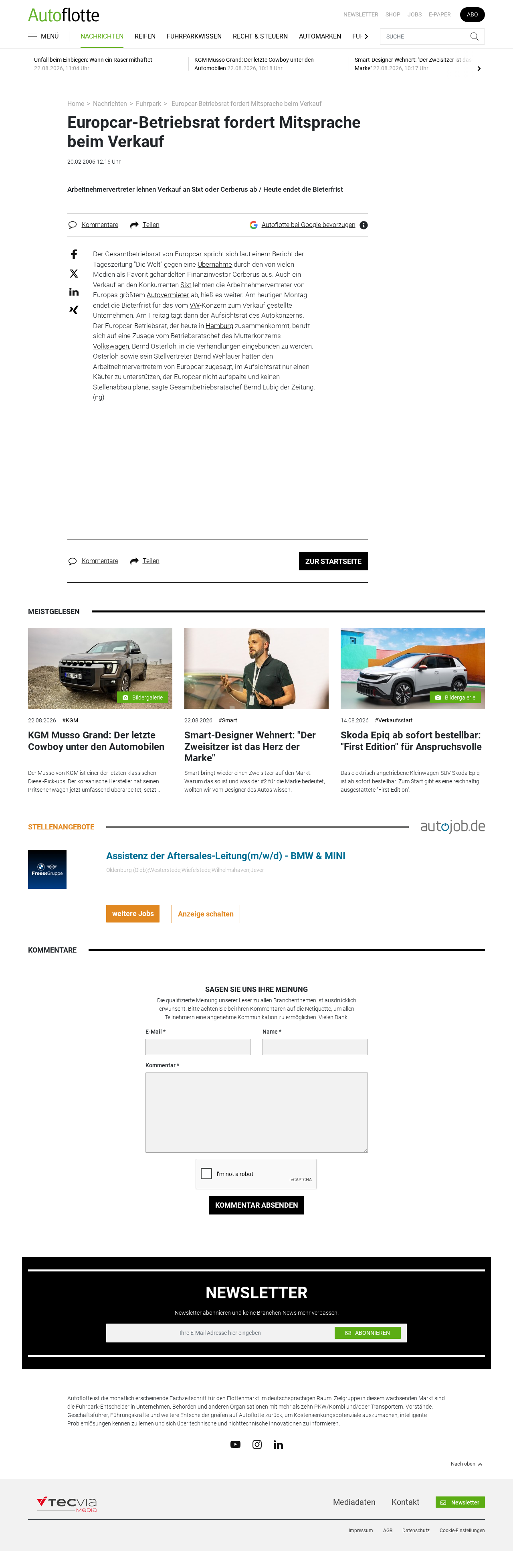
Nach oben (463, 1464)
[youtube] (235, 1444)
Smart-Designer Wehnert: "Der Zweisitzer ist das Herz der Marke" (250, 747)
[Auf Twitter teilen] (74, 273)
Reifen (145, 36)
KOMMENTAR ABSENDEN (256, 1205)
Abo (472, 14)
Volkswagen (111, 346)
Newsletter (360, 14)
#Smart (227, 720)
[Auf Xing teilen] (74, 309)
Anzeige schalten (206, 914)
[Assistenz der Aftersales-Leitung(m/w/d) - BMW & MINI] (47, 869)
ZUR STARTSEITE (333, 561)
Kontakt (406, 1502)
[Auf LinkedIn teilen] (74, 291)
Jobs (415, 14)
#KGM (70, 720)
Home (75, 103)
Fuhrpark (148, 103)
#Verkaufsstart (394, 720)
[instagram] (257, 1444)
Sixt (185, 285)
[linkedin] (278, 1444)
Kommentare (100, 225)
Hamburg (219, 326)
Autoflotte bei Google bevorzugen (308, 225)
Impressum (361, 1530)
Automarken (320, 36)
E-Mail (153, 1031)
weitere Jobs (133, 913)
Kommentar (160, 1065)
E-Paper (440, 14)
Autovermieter (168, 295)
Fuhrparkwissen (194, 36)
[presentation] (479, 68)
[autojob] (453, 826)
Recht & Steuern (260, 36)
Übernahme (215, 264)
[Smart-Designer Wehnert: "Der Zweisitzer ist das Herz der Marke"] (256, 668)
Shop (393, 14)
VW (195, 305)
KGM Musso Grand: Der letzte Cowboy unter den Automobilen (96, 741)
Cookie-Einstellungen (462, 1530)
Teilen (151, 225)
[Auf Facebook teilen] (74, 254)
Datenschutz (416, 1530)
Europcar (188, 254)
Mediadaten (354, 1502)
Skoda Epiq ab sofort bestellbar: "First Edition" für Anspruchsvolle (411, 741)
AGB (387, 1530)
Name (270, 1031)
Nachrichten (102, 36)
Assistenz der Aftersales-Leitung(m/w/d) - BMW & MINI (225, 856)
